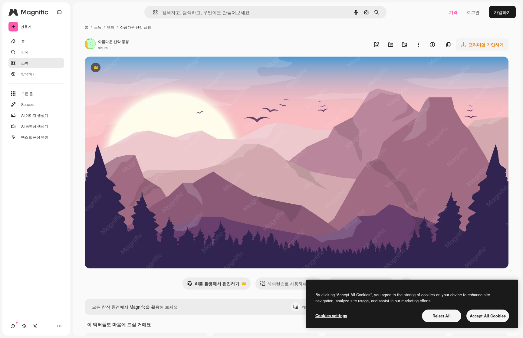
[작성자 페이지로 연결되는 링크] (90, 44)
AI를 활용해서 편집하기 (213, 285)
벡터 (110, 27)
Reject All (442, 316)
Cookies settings (331, 315)
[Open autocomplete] (153, 12)
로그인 (473, 12)
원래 (119, 68)
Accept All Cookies (488, 316)
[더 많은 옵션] (418, 44)
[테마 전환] (35, 326)
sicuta (103, 47)
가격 (453, 12)
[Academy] (24, 326)
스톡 (97, 27)
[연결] (13, 326)
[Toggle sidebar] (59, 12)
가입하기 (502, 12)
